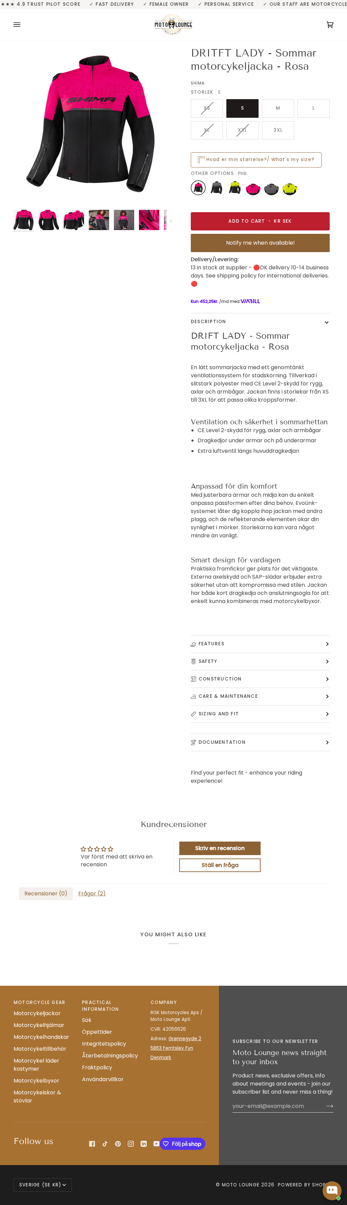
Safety (208, 661)
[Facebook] (92, 1144)
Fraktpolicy (97, 1067)
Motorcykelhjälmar (39, 1025)
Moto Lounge (242, 1185)
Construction (220, 679)
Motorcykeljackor (37, 1013)
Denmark (160, 1057)
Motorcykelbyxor (36, 1081)
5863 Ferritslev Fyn (171, 1048)
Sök (86, 1020)
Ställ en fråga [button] (220, 865)
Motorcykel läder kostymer (36, 1065)
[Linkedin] (144, 1144)
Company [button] (163, 1002)
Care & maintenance (228, 696)
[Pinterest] (118, 1144)
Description (208, 321)
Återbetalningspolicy (110, 1055)
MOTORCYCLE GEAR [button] (39, 1002)
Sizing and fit (219, 714)
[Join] (324, 1105)
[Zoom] (94, 126)
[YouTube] (157, 1144)
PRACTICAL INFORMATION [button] (100, 1005)
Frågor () (92, 893)
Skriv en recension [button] (220, 848)
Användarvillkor (103, 1079)
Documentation (222, 742)
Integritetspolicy (104, 1044)
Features (211, 644)
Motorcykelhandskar (41, 1037)
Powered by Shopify (305, 1185)
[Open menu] (24, 25)
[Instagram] (131, 1144)
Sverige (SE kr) (40, 1185)
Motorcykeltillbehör (40, 1049)
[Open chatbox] (332, 1190)
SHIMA (198, 83)
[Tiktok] (105, 1144)
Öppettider (97, 1032)
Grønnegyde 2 (184, 1038)
